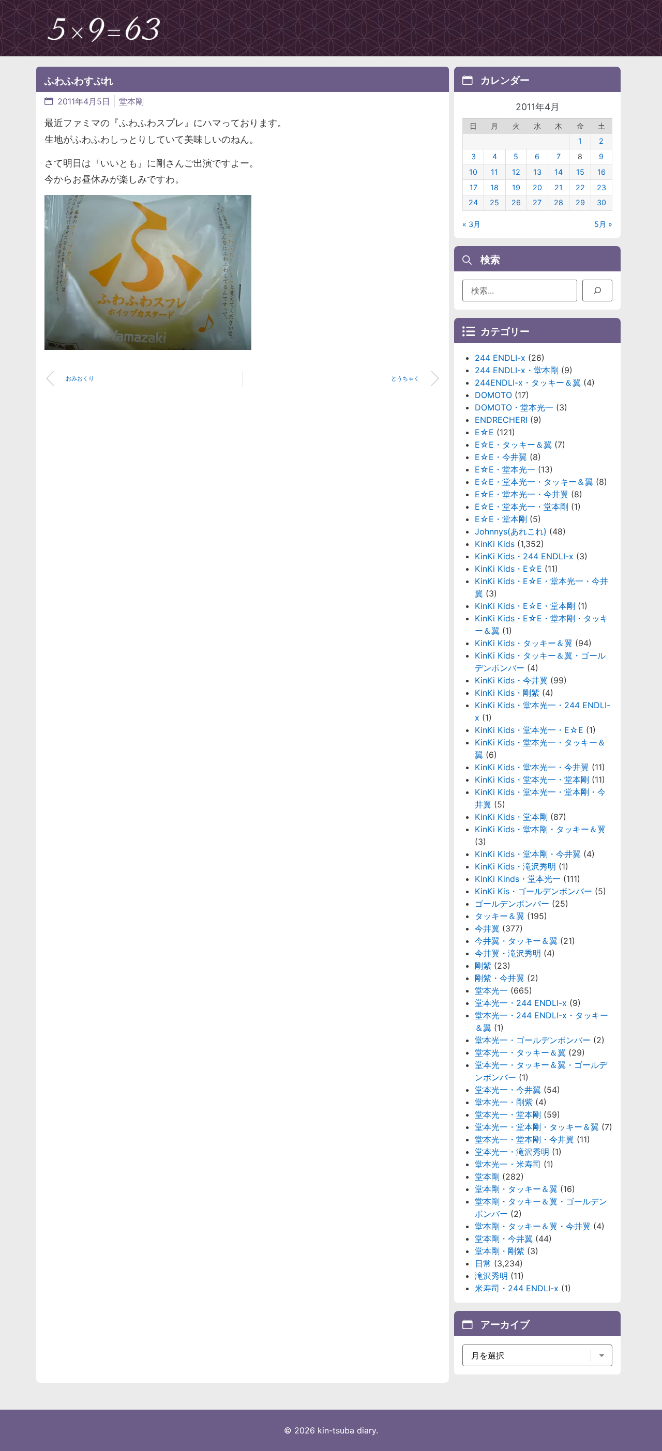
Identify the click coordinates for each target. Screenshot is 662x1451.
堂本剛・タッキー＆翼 (516, 1189)
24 (473, 202)
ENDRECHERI (501, 420)
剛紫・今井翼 (499, 978)
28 (558, 202)
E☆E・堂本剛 (501, 519)
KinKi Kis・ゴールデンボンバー (533, 891)
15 (580, 171)
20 (537, 187)
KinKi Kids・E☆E (508, 568)
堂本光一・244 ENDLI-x (521, 1003)
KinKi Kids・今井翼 (511, 680)
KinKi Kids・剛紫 (507, 693)
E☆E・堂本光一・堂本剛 (521, 506)
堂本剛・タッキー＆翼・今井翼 (533, 1226)
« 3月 (471, 224)
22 (580, 187)
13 (537, 171)
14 (558, 171)
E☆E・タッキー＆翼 (513, 444)
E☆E (484, 432)
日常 (483, 1263)
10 (473, 171)
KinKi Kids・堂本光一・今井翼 (532, 767)
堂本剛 (131, 101)
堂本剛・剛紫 (499, 1251)
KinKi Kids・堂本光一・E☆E (529, 730)
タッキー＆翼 (499, 916)
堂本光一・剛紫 (504, 1102)
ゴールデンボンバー (512, 903)
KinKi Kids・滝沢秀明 (515, 866)
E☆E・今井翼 (501, 457)
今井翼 (487, 928)
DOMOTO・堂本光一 (514, 407)
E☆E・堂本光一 (505, 469)
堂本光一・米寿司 (508, 1164)
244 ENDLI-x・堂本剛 (517, 370)
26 (516, 202)
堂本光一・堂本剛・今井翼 (524, 1139)
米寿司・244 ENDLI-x (517, 1288)
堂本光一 (491, 990)
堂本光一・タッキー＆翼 (520, 1052)
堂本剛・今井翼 (504, 1238)
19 (516, 187)
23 (601, 187)
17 (473, 187)
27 (537, 202)
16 (601, 171)
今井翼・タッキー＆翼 (516, 941)
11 (494, 171)
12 (516, 171)
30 (601, 202)
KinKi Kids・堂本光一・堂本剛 (532, 779)
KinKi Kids (495, 544)
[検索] (597, 290)
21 (558, 187)
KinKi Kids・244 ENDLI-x (524, 556)
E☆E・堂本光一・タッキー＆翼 (534, 482)
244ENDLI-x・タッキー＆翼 (528, 382)
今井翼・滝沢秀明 (508, 953)
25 (494, 202)
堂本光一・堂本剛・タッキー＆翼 (537, 1127)
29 (580, 202)
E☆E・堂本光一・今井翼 (521, 494)
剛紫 (483, 965)
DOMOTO (493, 395)
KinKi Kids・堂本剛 (511, 817)
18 (494, 187)
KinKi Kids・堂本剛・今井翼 (528, 854)
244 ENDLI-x (500, 358)
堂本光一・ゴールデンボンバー (533, 1040)
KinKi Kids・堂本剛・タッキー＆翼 (540, 829)
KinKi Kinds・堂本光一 (518, 879)
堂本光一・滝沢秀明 (512, 1152)
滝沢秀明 (491, 1276)
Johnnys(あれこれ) (511, 531)
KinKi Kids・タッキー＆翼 (524, 643)
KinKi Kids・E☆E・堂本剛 (525, 606)
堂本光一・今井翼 (508, 1090)
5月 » (603, 224)
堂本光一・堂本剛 (508, 1114)
